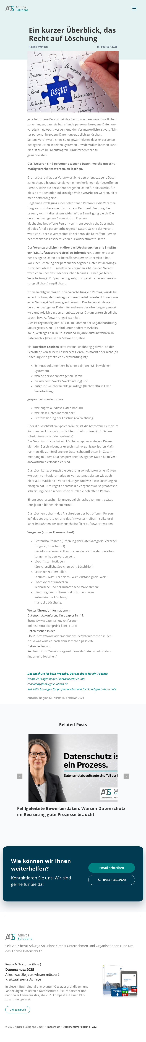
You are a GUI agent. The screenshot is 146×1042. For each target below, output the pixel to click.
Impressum (53, 1026)
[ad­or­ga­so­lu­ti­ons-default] (16, 7)
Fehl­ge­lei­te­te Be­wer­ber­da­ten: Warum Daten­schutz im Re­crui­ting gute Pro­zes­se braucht (71, 811)
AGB (94, 1026)
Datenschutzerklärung (76, 1026)
